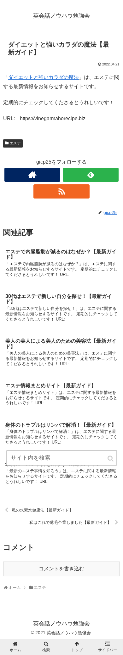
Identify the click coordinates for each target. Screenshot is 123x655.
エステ (15, 143)
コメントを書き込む (61, 568)
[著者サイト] (32, 175)
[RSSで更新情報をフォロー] (61, 191)
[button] (111, 458)
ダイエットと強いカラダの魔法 (43, 77)
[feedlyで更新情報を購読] (91, 175)
